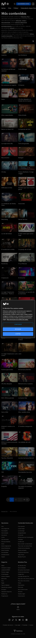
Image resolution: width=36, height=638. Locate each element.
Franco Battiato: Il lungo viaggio (26, 172)
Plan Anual (20, 587)
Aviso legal (17, 625)
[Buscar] (14, 4)
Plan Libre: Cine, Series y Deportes (26, 578)
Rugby (2, 583)
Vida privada (22, 115)
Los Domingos (21, 530)
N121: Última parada (7, 398)
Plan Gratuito (21, 585)
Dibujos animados (22, 550)
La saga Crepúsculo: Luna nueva (9, 354)
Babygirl (20, 158)
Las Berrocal (21, 541)
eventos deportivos (21, 22)
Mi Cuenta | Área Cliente (24, 570)
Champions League (5, 567)
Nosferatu (4, 263)
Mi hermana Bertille (24, 369)
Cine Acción (4, 535)
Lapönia (4, 55)
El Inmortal (21, 278)
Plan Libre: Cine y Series (23, 580)
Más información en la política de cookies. (17, 319)
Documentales (4, 552)
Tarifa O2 (20, 591)
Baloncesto (4, 578)
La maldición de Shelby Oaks (8, 204)
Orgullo (3, 556)
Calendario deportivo (28, 8)
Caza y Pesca (21, 554)
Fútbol (16, 8)
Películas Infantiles (5, 541)
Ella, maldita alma (24, 412)
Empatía (4, 486)
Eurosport (3, 589)
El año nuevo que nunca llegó (25, 234)
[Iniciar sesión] (33, 4)
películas (18, 20)
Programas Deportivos (23, 552)
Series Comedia (5, 550)
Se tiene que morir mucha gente (26, 188)
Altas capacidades (7, 115)
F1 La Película (22, 263)
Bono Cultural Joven (23, 589)
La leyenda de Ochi (24, 129)
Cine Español (4, 530)
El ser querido (21, 526)
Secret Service (22, 219)
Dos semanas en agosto (8, 85)
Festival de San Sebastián (24, 548)
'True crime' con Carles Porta (25, 546)
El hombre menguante (25, 426)
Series (3, 8)
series (24, 20)
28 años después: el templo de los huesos (24, 100)
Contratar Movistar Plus (23, 576)
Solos (3, 99)
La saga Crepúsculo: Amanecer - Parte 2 (7, 293)
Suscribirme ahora (23, 4)
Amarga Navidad (22, 533)
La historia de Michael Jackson (8, 70)
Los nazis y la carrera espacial (25, 487)
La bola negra (21, 528)
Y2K (2, 472)
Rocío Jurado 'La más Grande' (25, 543)
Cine (9, 8)
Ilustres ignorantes (7, 369)
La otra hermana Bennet (26, 458)
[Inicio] (5, 4)
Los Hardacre (22, 55)
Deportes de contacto (6, 587)
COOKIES (31, 625)
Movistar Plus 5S (22, 556)
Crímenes (21, 85)
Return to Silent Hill (7, 129)
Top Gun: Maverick (7, 458)
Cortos (3, 537)
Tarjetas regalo (21, 593)
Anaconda (21, 203)
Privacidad (24, 625)
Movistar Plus (25, 17)
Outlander (20, 539)
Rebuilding (4, 219)
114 (24, 499)
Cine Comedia (4, 533)
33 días (3, 172)
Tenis (2, 580)
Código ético (21, 574)
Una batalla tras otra (25, 472)
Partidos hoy (4, 593)
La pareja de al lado (24, 249)
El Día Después (4, 574)
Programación (4, 596)
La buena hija (22, 398)
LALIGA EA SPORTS (5, 570)
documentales (5, 22)
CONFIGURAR (18, 324)
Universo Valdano (5, 576)
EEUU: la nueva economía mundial (9, 443)
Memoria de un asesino (25, 384)
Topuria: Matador (5, 585)
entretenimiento (6, 26)
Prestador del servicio (8, 625)
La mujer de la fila (7, 143)
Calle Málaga (22, 69)
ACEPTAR (18, 334)
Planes (19, 583)
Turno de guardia (23, 143)
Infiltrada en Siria (6, 188)
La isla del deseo (6, 233)
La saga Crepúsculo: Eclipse (24, 338)
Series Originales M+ (6, 546)
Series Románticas (5, 548)
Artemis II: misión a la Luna (8, 427)
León (19, 354)
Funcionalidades (22, 567)
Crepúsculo (4, 278)
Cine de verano (5, 539)
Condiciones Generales (23, 572)
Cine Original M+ (5, 528)
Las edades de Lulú (24, 442)
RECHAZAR (18, 329)
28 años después (6, 384)
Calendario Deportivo (6, 591)
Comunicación (21, 596)
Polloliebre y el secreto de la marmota (26, 293)
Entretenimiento (5, 554)
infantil (12, 28)
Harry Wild (4, 412)
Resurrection (5, 158)
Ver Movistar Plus (22, 565)
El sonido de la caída (7, 249)
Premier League (5, 572)
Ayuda (18, 609)
